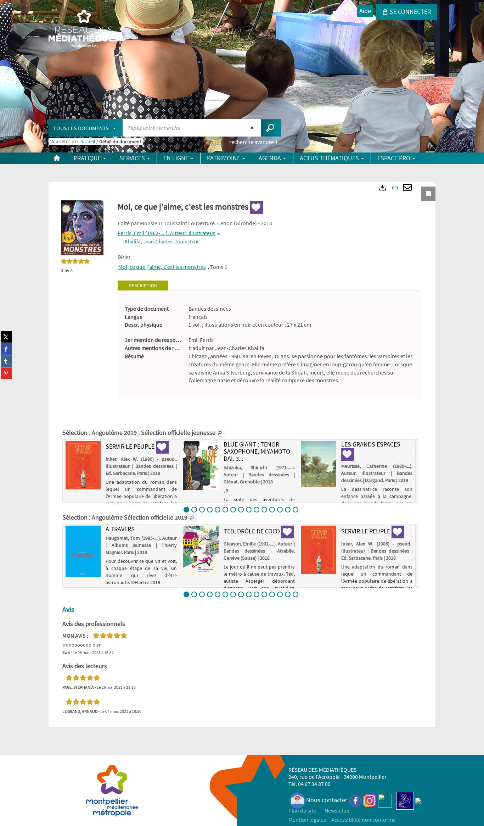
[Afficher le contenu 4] (210, 509)
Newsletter (337, 810)
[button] (82, 227)
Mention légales (307, 819)
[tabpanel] (269, 345)
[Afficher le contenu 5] (217, 509)
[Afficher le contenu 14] (288, 509)
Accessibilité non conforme (363, 819)
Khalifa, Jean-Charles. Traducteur (162, 241)
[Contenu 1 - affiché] (186, 509)
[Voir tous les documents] (220, 433)
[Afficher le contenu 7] (233, 509)
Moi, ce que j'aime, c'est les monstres (162, 266)
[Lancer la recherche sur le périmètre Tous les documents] (271, 128)
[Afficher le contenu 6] (225, 509)
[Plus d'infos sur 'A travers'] (83, 551)
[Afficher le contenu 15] (295, 509)
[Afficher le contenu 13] (280, 509)
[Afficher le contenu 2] (194, 509)
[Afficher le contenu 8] (241, 509)
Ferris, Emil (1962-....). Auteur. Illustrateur (166, 233)
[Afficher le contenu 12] (272, 509)
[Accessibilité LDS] (405, 800)
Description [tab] (143, 285)
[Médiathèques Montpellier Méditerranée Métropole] (84, 29)
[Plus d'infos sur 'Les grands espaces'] (319, 464)
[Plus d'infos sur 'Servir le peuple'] (83, 465)
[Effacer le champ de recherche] (252, 127)
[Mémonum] (418, 800)
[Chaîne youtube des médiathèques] (385, 800)
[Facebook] (356, 800)
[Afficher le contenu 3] (202, 509)
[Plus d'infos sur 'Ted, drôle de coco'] (201, 550)
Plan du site (302, 810)
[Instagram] (370, 800)
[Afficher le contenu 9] (249, 509)
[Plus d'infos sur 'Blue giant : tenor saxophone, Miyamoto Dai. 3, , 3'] (201, 465)
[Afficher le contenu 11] (264, 509)
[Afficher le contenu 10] (256, 509)
